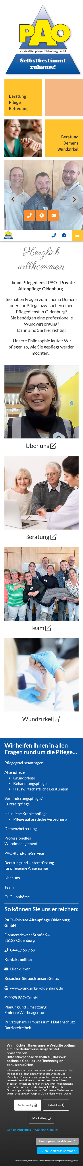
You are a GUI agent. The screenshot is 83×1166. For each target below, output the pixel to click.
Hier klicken (20, 968)
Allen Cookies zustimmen (58, 1151)
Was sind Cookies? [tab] (47, 1129)
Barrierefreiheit (18, 1027)
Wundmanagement (21, 843)
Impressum (40, 1021)
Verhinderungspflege (22, 798)
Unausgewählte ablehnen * (57, 1141)
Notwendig (25, 1105)
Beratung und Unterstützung (29, 862)
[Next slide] (74, 199)
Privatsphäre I (16, 1021)
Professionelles (17, 838)
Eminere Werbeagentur (24, 1012)
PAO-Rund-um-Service (24, 853)
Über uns (12, 877)
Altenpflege (14, 772)
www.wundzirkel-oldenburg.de (36, 988)
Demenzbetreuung (20, 828)
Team (9, 887)
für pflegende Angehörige (26, 868)
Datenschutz (64, 1021)
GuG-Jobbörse (17, 896)
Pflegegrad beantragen (23, 762)
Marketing (39, 1118)
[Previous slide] (13, 199)
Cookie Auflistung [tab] (19, 1129)
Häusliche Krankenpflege (25, 813)
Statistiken (54, 1105)
